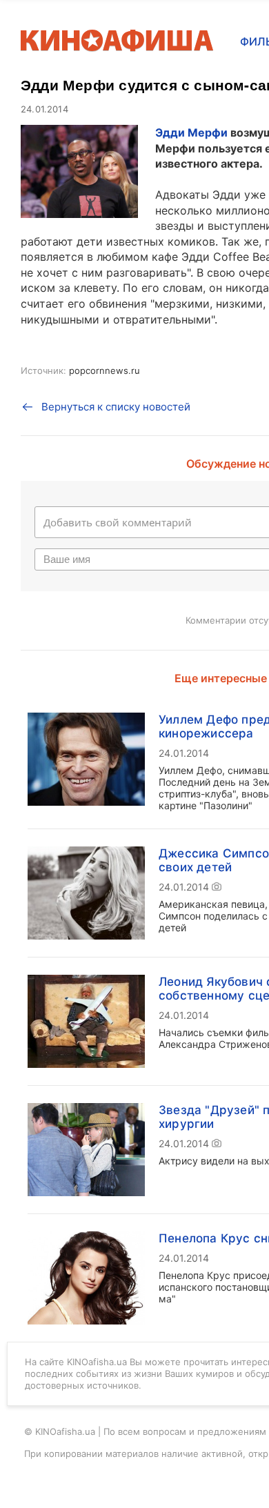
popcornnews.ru (104, 370)
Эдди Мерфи (191, 132)
